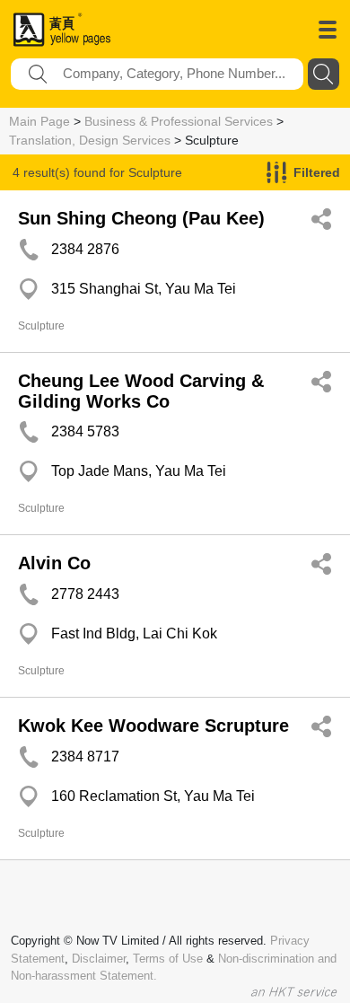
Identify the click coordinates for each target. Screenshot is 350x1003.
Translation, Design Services (90, 140)
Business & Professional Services (178, 121)
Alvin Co (54, 563)
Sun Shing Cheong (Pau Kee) (141, 218)
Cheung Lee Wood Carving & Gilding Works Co (141, 391)
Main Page (39, 121)
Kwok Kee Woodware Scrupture (153, 725)
